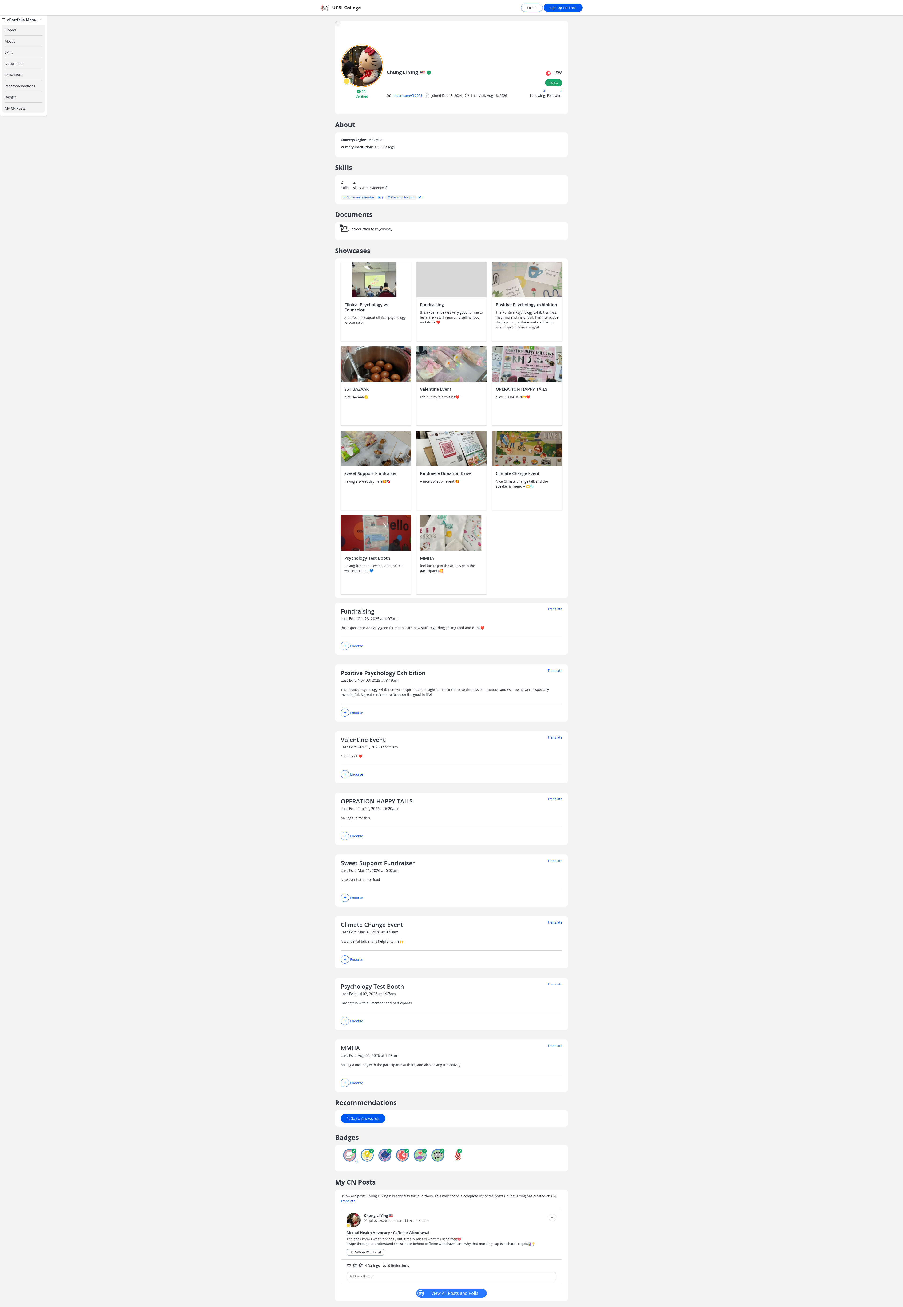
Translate (555, 609)
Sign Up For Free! (563, 7)
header (10, 30)
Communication (402, 197)
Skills (9, 52)
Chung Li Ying (376, 1215)
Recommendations (20, 85)
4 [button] (561, 90)
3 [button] (544, 90)
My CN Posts (15, 108)
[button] (362, 93)
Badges (10, 96)
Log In (532, 7)
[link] (358, 8)
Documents (14, 63)
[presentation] (346, 81)
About (10, 41)
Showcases (13, 74)
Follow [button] (554, 83)
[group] (23, 661)
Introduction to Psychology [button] (371, 229)
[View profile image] (362, 65)
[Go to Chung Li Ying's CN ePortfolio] (354, 1220)
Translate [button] (348, 1201)
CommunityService (360, 197)
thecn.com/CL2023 (407, 95)
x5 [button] (356, 1161)
